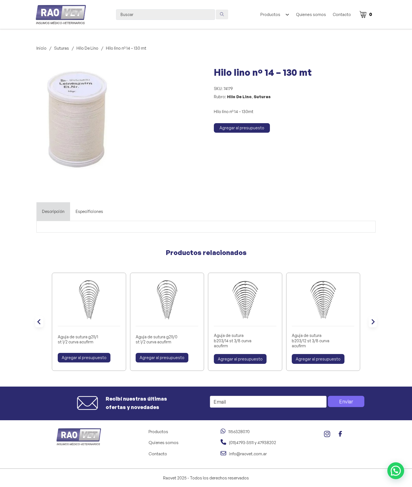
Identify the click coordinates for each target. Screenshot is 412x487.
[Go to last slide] (39, 321)
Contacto (342, 14)
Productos (270, 14)
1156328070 (239, 431)
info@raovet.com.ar (248, 453)
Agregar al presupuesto (241, 127)
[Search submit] (222, 14)
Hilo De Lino (87, 48)
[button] (113, 75)
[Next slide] (373, 321)
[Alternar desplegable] (287, 14)
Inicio (41, 48)
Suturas (61, 48)
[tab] (53, 211)
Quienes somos (311, 14)
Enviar (346, 401)
